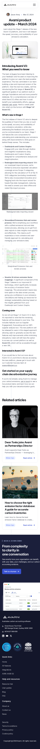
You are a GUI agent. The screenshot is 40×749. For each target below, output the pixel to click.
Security (5, 722)
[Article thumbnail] (20, 422)
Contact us (6, 710)
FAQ (3, 696)
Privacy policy (7, 730)
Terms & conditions (9, 726)
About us (5, 706)
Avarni (14, 74)
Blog (4, 692)
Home (4, 662)
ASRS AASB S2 (8, 674)
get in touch (25, 381)
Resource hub (7, 684)
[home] (10, 4)
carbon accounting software (20, 621)
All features (6, 666)
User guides (6, 688)
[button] (34, 4)
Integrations (6, 670)
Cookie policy (7, 734)
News (4, 714)
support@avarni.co (9, 365)
